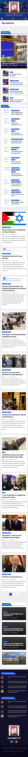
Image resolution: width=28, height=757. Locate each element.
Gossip (21, 139)
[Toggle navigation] (13, 18)
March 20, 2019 (8, 617)
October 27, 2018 (8, 65)
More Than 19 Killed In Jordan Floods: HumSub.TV (13, 63)
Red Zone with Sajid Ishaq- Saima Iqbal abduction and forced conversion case (13, 645)
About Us (6, 751)
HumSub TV (14, 13)
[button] (23, 18)
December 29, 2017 (7, 293)
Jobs (17, 751)
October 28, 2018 (8, 662)
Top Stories (5, 59)
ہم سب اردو (14, 753)
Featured (13, 169)
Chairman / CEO (12, 751)
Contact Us (22, 751)
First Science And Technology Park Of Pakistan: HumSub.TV (11, 660)
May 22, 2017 (6, 579)
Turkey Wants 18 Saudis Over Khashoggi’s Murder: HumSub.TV (16, 84)
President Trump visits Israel (12, 577)
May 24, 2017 (6, 499)
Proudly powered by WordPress (7, 747)
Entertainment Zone (15, 110)
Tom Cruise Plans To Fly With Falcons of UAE (16, 185)
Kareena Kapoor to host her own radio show (16, 163)
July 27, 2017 (6, 377)
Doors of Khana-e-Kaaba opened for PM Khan (16, 134)
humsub (16, 65)
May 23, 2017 (6, 540)
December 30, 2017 (7, 260)
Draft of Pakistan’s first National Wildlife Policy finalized (17, 114)
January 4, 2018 (7, 234)
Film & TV (13, 159)
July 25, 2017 (6, 419)
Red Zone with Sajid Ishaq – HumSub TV (13, 614)
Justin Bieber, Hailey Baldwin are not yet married (16, 143)
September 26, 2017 (8, 339)
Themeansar (24, 747)
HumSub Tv (17, 339)
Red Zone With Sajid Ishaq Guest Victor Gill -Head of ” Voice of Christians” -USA (13, 630)
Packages (13, 171)
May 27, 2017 (6, 459)
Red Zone (5, 626)
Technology (14, 149)
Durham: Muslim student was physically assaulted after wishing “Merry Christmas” (14, 288)
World (9, 59)
